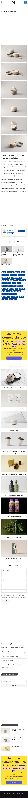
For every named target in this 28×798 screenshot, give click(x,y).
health (4, 283)
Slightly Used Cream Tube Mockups (14, 558)
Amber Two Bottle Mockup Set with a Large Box (14, 474)
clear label (5, 275)
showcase (14, 296)
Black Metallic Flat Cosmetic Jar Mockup (14, 388)
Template (4, 299)
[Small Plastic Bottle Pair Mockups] (14, 484)
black (3, 272)
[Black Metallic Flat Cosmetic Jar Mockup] (14, 377)
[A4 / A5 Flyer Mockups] (5, 748)
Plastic (9, 291)
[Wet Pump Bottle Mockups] (14, 527)
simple (21, 296)
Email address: (5, 679)
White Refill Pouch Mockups (14, 409)
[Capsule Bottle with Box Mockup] (5, 740)
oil (17, 288)
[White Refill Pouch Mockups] (14, 398)
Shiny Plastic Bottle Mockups (14, 516)
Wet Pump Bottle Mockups (14, 537)
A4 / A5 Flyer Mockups (16, 746)
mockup (11, 288)
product (4, 294)
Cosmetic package (16, 277)
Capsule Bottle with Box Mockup (17, 738)
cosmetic (21, 275)
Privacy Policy (12, 793)
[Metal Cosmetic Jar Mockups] (6, 261)
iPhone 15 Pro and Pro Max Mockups (18, 729)
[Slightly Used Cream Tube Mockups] (14, 548)
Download (21, 230)
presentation (16, 291)
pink (3, 291)
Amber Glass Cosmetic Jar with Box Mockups (18, 254)
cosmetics (5, 280)
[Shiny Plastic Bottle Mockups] (14, 506)
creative (18, 280)
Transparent (13, 299)
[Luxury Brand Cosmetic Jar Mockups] (6, 249)
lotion (4, 285)
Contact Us (20, 793)
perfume (22, 288)
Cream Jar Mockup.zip (10, 231)
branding (10, 272)
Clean (23, 272)
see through (5, 296)
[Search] (25, 2)
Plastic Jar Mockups (14, 430)
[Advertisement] (14, 28)
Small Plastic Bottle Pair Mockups (14, 495)
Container (13, 275)
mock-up (4, 288)
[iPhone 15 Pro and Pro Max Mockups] (5, 731)
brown (17, 272)
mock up (19, 285)
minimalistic (11, 285)
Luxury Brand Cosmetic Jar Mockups (5, 254)
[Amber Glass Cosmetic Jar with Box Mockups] (18, 249)
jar (9, 283)
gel (24, 280)
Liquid (19, 283)
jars (14, 283)
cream (12, 280)
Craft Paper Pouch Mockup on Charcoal (12, 647)
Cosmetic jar (5, 277)
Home (6, 793)
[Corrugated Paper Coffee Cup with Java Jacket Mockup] (14, 440)
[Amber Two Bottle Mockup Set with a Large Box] (14, 463)
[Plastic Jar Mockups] (14, 419)
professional (13, 294)
